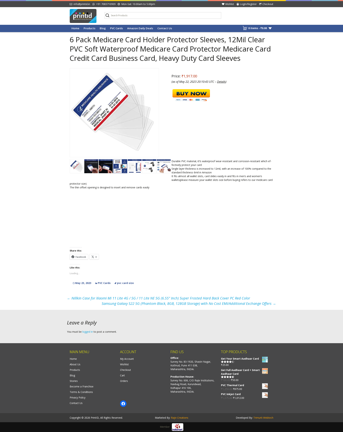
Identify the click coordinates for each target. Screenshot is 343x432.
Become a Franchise (81, 386)
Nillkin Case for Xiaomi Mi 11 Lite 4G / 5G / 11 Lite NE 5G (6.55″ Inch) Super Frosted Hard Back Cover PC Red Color (158, 298)
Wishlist (229, 4)
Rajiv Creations (179, 417)
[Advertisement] (171, 218)
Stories (74, 381)
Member (166, 426)
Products (89, 28)
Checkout (267, 4)
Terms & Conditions (81, 392)
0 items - (257, 28)
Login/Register (248, 4)
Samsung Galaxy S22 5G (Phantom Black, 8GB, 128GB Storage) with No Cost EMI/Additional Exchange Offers (189, 303)
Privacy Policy (77, 397)
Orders (124, 381)
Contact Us (164, 28)
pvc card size (125, 283)
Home (75, 28)
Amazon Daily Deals (140, 28)
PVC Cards (116, 28)
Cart (122, 375)
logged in (87, 331)
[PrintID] (84, 16)
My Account (127, 358)
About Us (75, 364)
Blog (103, 28)
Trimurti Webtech (263, 417)
